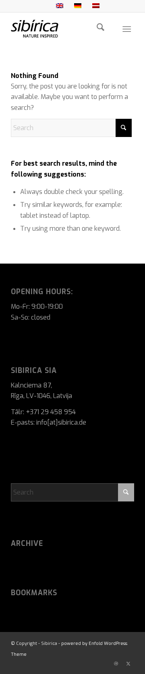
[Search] (100, 29)
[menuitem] (100, 29)
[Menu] (126, 28)
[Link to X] (128, 664)
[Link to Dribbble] (116, 664)
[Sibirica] (60, 29)
